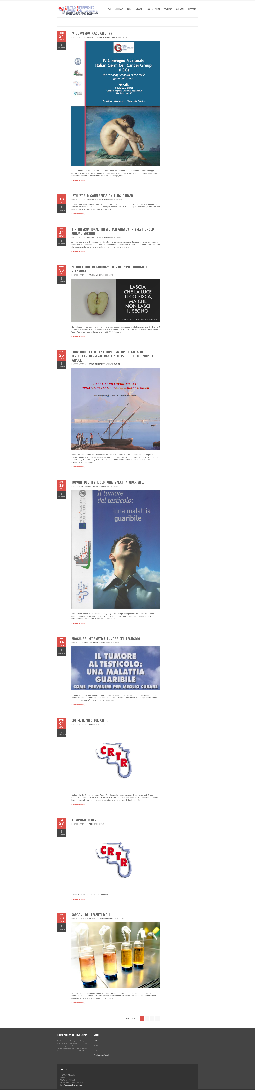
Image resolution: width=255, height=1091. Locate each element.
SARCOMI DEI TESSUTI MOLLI (91, 914)
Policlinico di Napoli (101, 1055)
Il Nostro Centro (84, 820)
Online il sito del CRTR (89, 720)
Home (109, 9)
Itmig (96, 1050)
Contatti (180, 9)
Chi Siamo (119, 9)
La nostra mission (134, 9)
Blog (148, 9)
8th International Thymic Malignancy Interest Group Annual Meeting (112, 231)
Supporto (192, 9)
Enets (96, 1045)
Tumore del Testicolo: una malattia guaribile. (107, 482)
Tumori (114, 37)
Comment (61, 46)
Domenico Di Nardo (90, 486)
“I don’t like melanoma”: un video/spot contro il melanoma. (109, 269)
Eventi (157, 9)
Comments (62, 733)
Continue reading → (79, 180)
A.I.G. (96, 1041)
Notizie (106, 37)
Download (168, 9)
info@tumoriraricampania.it (71, 1085)
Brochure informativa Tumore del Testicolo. (106, 638)
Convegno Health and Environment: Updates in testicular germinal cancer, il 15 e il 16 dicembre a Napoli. (112, 355)
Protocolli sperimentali (100, 918)
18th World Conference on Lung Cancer (102, 195)
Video (98, 275)
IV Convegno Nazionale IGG (91, 33)
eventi (117, 364)
